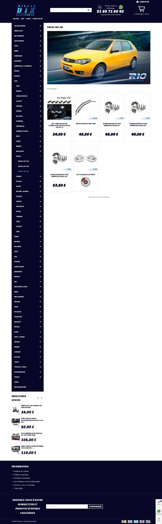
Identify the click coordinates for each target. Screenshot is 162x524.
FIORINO (19, 121)
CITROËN (17, 61)
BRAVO (18, 91)
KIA (15, 256)
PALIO (18, 156)
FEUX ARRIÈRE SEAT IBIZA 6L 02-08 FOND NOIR (31, 434)
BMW (16, 51)
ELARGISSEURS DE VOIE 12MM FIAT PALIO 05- (59, 175)
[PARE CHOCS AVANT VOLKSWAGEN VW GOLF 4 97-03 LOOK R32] (16, 422)
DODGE (17, 76)
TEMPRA (19, 216)
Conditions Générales (22, 478)
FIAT (15, 81)
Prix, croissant (52, 89)
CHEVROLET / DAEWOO (23, 66)
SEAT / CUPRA (19, 337)
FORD (16, 236)
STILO (18, 211)
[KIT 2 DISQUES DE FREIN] (86, 159)
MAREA (18, 146)
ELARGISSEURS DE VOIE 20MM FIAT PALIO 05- (138, 124)
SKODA (17, 342)
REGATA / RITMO (22, 191)
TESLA (16, 362)
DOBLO (19, 111)
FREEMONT (20, 126)
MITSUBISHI (19, 297)
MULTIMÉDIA (19, 36)
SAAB (16, 332)
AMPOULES (18, 31)
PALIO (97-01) (23, 161)
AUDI (16, 46)
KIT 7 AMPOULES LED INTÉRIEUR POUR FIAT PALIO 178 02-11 (59, 125)
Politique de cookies (21, 471)
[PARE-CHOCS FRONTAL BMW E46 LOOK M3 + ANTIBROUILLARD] (16, 450)
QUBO (18, 186)
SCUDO (19, 196)
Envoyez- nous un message (24, 485)
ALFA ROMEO (19, 41)
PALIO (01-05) (23, 166)
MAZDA (17, 276)
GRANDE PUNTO (22, 131)
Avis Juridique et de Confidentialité (27, 481)
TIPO (18, 221)
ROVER (16, 327)
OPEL (16, 307)
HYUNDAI (17, 246)
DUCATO (19, 116)
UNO (18, 231)
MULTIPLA (20, 151)
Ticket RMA (18, 488)
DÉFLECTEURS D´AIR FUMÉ (86, 123)
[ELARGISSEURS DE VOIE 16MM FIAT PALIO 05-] (112, 108)
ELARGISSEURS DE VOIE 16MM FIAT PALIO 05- (112, 124)
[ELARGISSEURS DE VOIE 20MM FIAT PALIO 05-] (138, 108)
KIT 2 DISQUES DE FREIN (85, 174)
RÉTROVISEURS (20, 387)
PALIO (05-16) (23, 171)
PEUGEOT (17, 312)
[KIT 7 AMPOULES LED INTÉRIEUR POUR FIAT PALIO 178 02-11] (59, 108)
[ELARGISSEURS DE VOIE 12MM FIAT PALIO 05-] (59, 159)
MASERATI (18, 272)
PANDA (18, 176)
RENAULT (17, 322)
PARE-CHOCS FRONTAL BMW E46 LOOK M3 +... (32, 447)
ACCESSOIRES (19, 26)
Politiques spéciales (21, 475)
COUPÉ (19, 101)
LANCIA (17, 261)
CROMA (19, 106)
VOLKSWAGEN (19, 372)
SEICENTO (20, 206)
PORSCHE (18, 317)
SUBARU (17, 352)
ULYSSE (19, 226)
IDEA (18, 136)
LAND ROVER (19, 267)
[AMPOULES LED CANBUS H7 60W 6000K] (16, 409)
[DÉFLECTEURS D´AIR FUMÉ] (86, 108)
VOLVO (16, 377)
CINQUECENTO (22, 96)
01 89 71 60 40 (110, 11)
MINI (16, 292)
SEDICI (19, 201)
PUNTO (19, 181)
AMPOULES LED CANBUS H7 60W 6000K (31, 406)
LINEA (18, 141)
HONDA (17, 241)
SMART (17, 347)
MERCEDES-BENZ (20, 287)
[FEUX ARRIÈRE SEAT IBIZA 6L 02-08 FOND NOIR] (16, 437)
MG (15, 282)
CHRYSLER (18, 56)
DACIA (16, 71)
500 (17, 86)
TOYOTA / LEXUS (20, 367)
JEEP (16, 251)
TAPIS (16, 382)
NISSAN (17, 302)
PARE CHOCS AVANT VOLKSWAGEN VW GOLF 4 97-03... (32, 420)
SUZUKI (17, 357)
